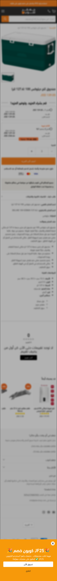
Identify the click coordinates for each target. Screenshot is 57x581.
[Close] (53, 543)
